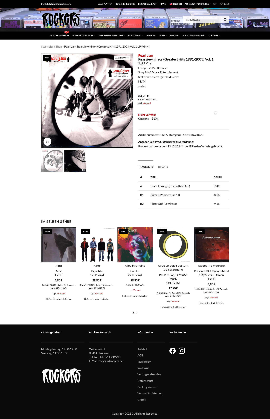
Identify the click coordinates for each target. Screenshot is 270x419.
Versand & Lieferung (149, 393)
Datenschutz (145, 380)
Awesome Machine (211, 266)
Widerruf (143, 368)
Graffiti (141, 399)
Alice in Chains (135, 266)
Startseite (47, 46)
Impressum (144, 361)
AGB (140, 355)
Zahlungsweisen (147, 387)
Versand (147, 103)
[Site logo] (61, 19)
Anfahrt (142, 349)
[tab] (145, 165)
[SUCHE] (225, 19)
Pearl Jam (145, 55)
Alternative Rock (193, 135)
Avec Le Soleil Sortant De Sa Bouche (173, 268)
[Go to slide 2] (136, 312)
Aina (58, 266)
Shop (59, 46)
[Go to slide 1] (133, 312)
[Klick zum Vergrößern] (47, 142)
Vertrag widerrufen (149, 374)
